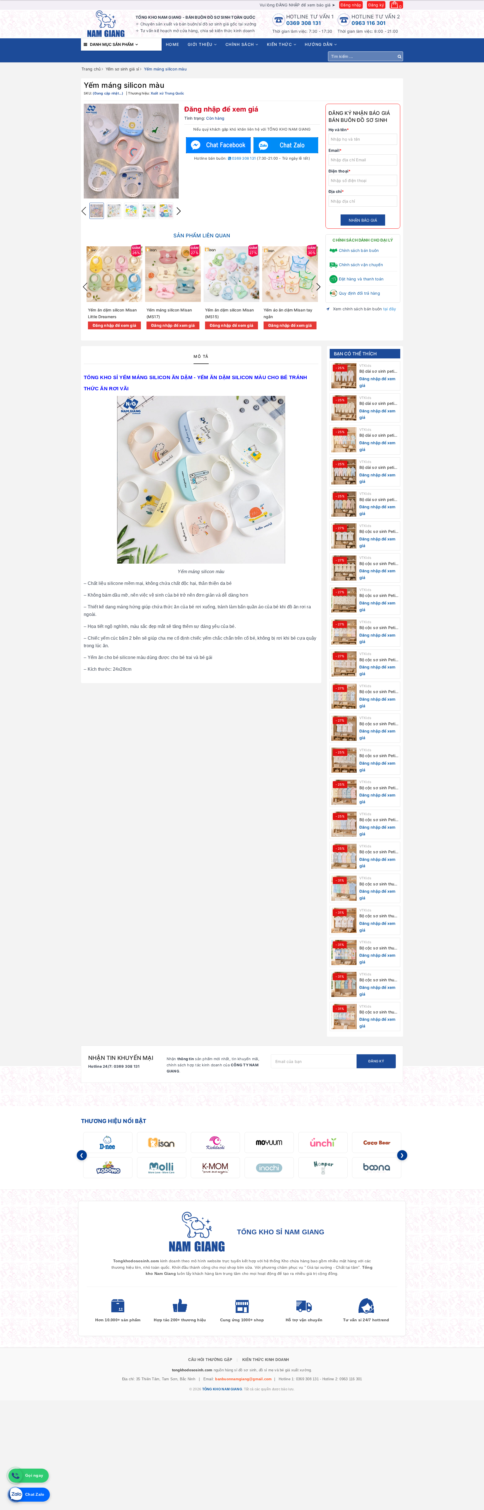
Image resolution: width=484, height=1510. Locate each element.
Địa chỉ (336, 191)
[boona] (376, 1167)
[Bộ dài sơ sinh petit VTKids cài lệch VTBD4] (344, 407)
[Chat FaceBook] (218, 145)
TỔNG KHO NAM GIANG (222, 1389)
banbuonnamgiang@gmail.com (243, 1379)
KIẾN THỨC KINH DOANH (265, 1360)
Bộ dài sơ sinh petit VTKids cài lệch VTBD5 (377, 371)
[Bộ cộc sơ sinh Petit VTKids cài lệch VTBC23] (344, 728)
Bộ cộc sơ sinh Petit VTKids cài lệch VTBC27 (378, 595)
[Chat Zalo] (285, 145)
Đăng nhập (351, 5)
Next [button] (178, 211)
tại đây (389, 308)
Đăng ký (376, 5)
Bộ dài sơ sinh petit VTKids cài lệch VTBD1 (377, 499)
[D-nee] (107, 1142)
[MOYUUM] (269, 1142)
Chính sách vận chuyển (361, 264)
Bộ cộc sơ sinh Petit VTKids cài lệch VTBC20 (378, 820)
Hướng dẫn (319, 44)
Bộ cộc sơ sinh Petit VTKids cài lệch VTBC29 (378, 531)
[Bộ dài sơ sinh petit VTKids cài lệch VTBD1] (344, 504)
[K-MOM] (215, 1167)
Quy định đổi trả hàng (359, 293)
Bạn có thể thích (355, 353)
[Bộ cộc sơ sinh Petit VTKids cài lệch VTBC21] (344, 792)
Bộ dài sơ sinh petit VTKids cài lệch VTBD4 (377, 403)
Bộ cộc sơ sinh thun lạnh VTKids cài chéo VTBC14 (378, 1012)
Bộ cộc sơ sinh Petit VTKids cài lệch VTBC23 (378, 724)
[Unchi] (323, 1142)
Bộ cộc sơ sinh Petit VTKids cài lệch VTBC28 (378, 563)
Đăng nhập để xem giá (221, 109)
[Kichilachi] (215, 1142)
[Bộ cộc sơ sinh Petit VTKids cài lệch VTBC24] (344, 696)
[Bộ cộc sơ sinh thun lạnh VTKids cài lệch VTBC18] (344, 888)
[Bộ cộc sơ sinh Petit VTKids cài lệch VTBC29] (344, 536)
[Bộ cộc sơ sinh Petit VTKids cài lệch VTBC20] (344, 824)
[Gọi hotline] (15, 1476)
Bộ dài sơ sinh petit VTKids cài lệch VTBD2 (377, 467)
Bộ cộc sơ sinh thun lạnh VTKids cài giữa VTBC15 (378, 980)
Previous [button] (84, 211)
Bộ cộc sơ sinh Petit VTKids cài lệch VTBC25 (378, 660)
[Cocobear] (376, 1142)
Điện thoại (340, 171)
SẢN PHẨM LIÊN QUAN (201, 235)
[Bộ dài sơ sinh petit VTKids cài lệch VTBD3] (344, 439)
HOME (172, 44)
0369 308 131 (303, 23)
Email (335, 150)
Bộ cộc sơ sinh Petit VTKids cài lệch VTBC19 (378, 852)
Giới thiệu (201, 44)
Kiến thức (280, 44)
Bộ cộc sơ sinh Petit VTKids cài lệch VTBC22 (378, 755)
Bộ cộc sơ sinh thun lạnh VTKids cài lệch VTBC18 (378, 884)
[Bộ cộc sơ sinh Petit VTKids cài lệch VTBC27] (344, 600)
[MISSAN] (161, 1142)
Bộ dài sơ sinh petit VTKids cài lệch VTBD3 (377, 435)
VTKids (365, 365)
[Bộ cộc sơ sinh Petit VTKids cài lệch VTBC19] (344, 856)
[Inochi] (269, 1167)
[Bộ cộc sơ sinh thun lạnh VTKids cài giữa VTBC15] (344, 984)
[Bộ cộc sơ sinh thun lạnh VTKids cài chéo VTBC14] (344, 1016)
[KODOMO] (107, 1167)
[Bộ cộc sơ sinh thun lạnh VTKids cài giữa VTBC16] (344, 952)
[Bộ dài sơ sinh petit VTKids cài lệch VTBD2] (344, 472)
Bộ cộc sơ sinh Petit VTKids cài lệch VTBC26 (378, 627)
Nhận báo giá (363, 220)
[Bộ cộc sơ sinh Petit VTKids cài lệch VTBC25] (344, 664)
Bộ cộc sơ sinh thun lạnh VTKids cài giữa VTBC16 (378, 948)
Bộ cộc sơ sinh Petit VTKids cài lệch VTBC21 (378, 788)
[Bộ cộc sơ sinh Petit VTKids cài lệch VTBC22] (344, 760)
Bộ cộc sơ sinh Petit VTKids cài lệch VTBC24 (378, 691)
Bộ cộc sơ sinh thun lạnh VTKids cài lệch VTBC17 (378, 916)
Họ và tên (339, 129)
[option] (131, 151)
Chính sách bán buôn (359, 250)
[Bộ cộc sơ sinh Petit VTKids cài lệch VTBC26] (344, 632)
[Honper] (323, 1167)
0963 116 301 (369, 23)
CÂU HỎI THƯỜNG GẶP (210, 1360)
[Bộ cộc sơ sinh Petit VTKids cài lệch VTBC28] (344, 568)
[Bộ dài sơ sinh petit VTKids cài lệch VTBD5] (344, 375)
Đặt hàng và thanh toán (361, 279)
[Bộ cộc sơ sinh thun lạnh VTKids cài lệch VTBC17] (344, 920)
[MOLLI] (161, 1167)
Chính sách (240, 44)
